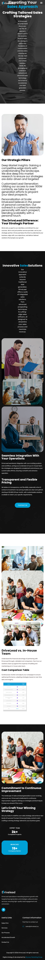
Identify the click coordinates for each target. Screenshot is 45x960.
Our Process (6, 933)
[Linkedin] (3, 910)
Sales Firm (5, 923)
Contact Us (5, 942)
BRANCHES (15, 844)
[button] (41, 2)
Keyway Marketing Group (34, 957)
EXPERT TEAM (15, 828)
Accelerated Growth (8, 937)
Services (4, 928)
